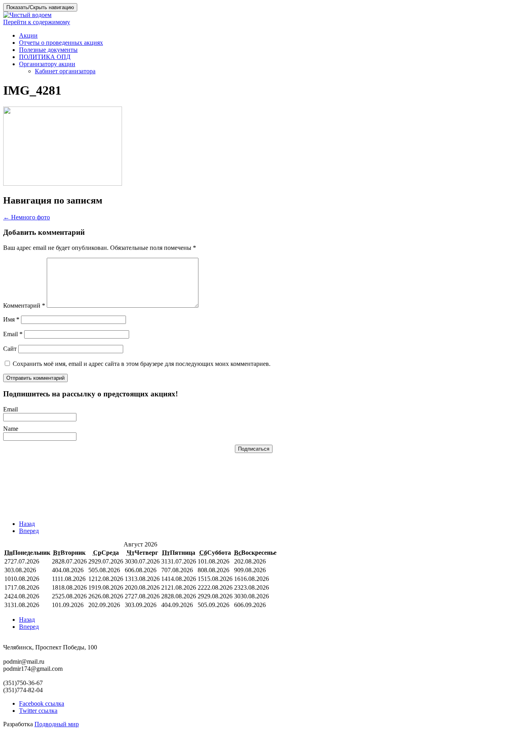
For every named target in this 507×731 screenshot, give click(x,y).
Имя (11, 319)
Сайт (10, 348)
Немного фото (26, 217)
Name (10, 428)
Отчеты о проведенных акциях (61, 42)
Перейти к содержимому (36, 22)
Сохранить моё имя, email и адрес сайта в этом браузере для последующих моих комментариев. (142, 363)
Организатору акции (47, 64)
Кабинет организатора (65, 71)
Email (13, 334)
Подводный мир (56, 724)
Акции (28, 35)
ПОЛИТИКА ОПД (45, 56)
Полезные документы (48, 49)
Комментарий (24, 305)
